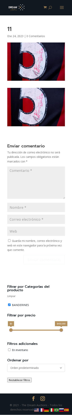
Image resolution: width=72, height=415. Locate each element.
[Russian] (61, 410)
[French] (41, 410)
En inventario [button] (20, 350)
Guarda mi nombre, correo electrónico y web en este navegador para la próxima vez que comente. (34, 245)
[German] (46, 410)
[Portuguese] (56, 410)
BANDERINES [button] (20, 305)
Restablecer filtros (19, 380)
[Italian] (51, 410)
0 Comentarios (35, 36)
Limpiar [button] (11, 296)
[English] (36, 410)
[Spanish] (66, 410)
